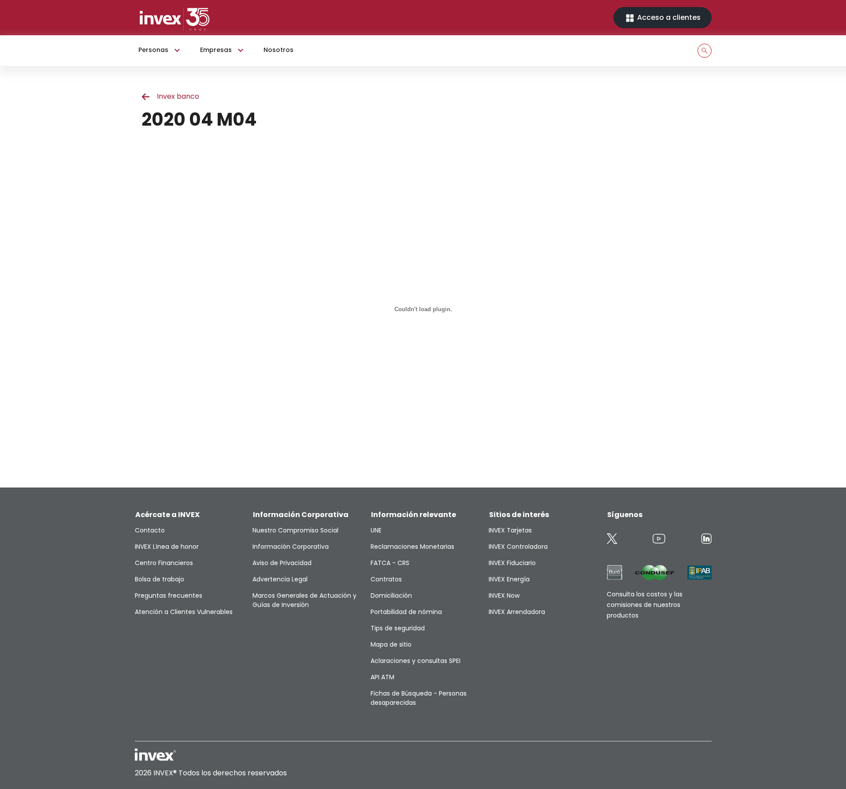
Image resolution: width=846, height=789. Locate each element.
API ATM (382, 677)
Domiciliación (391, 595)
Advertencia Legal (280, 579)
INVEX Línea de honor (167, 546)
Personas (153, 49)
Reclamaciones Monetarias (412, 546)
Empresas (216, 49)
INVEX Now (504, 595)
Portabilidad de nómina (406, 611)
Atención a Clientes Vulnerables (184, 611)
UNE (376, 530)
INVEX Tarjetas (510, 530)
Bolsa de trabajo (159, 579)
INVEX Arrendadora (517, 611)
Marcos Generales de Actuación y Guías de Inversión (304, 600)
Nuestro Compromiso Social (295, 530)
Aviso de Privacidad (282, 562)
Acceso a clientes (668, 17)
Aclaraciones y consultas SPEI (415, 660)
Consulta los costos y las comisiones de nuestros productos (645, 605)
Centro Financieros (164, 562)
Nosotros (278, 49)
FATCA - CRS (390, 562)
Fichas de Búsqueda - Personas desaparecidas (419, 698)
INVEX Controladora (518, 546)
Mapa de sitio (391, 644)
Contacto (150, 530)
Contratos (386, 579)
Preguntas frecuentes (168, 595)
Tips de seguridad (398, 628)
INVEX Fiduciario (512, 562)
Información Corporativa (290, 546)
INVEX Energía (509, 579)
